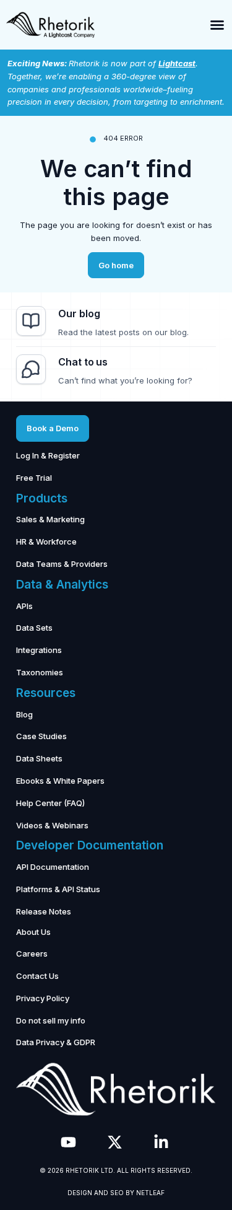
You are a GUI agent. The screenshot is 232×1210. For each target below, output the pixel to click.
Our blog (79, 313)
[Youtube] (68, 1142)
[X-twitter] (115, 1142)
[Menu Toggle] (217, 24)
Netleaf (150, 1192)
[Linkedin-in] (161, 1142)
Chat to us (83, 362)
